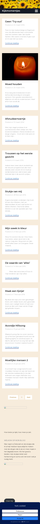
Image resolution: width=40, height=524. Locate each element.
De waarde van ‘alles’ (17, 263)
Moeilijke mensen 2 (16, 360)
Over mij (9, 501)
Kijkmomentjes (11, 10)
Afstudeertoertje (15, 118)
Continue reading (12, 43)
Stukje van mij (13, 191)
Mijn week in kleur (16, 228)
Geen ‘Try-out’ (13, 21)
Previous (13, 397)
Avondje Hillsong (15, 325)
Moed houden (13, 84)
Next (28, 397)
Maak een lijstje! (14, 291)
